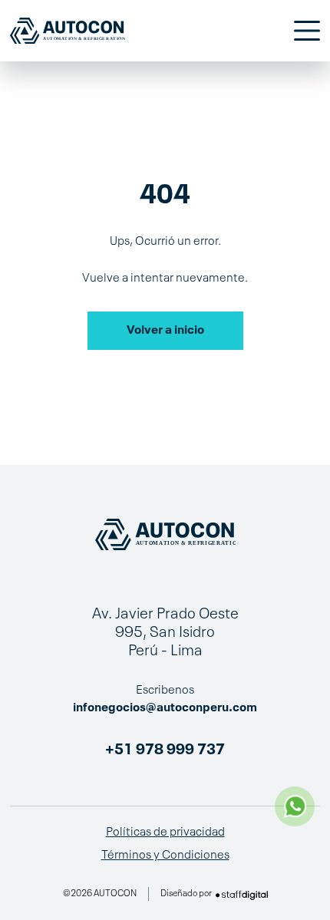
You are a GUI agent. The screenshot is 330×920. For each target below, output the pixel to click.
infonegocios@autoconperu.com (165, 708)
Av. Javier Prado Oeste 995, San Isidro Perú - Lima (165, 633)
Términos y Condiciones (165, 855)
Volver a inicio (165, 331)
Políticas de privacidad (165, 832)
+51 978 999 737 (165, 750)
